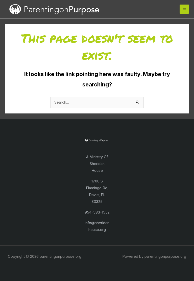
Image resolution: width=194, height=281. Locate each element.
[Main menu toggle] (184, 9)
